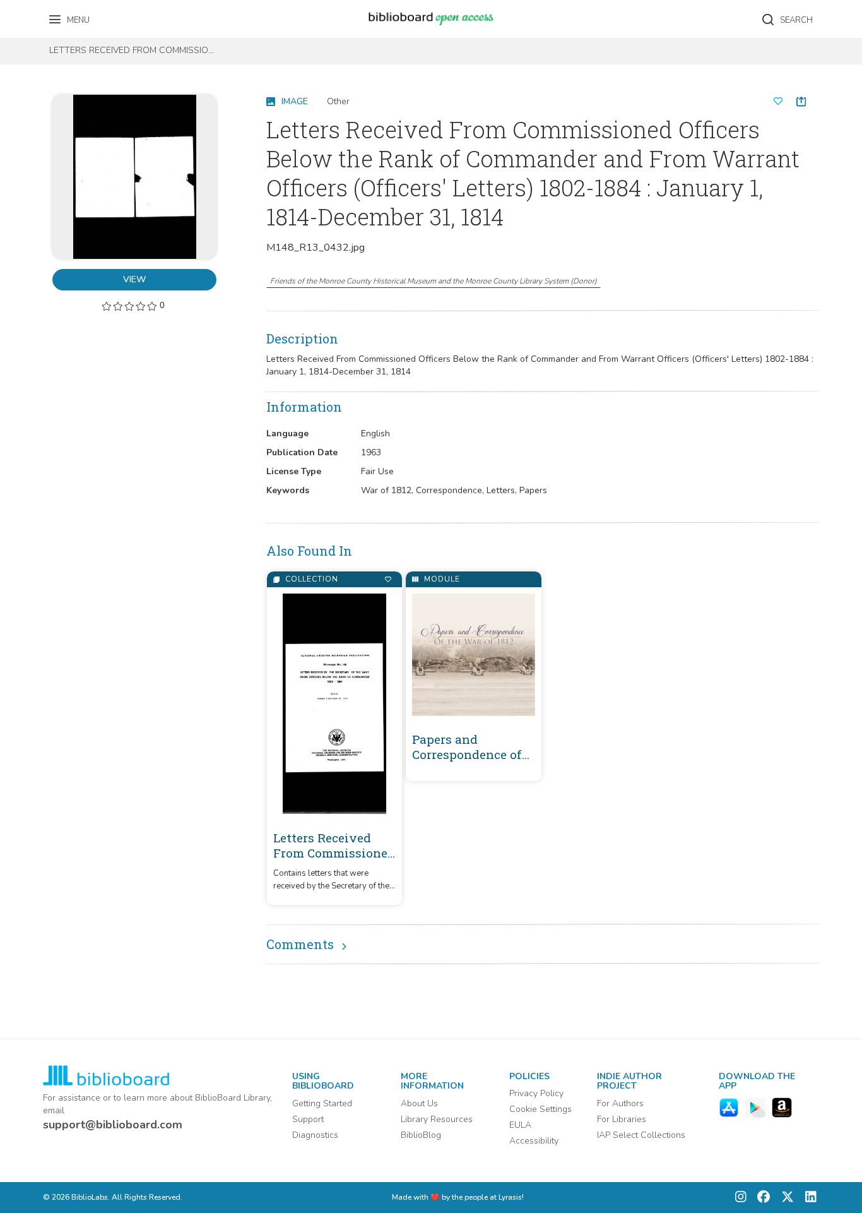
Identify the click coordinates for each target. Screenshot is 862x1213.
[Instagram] (741, 1197)
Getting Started (322, 1103)
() (433, 281)
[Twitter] (784, 1197)
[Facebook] (760, 1197)
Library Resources (437, 1119)
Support (308, 1119)
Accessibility (533, 1141)
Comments (300, 944)
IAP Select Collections (641, 1135)
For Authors (620, 1103)
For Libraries (621, 1119)
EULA (520, 1125)
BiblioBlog (421, 1135)
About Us (419, 1103)
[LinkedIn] (807, 1197)
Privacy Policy (536, 1093)
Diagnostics (315, 1135)
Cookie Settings (540, 1109)
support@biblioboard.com (112, 1124)
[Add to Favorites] (388, 579)
